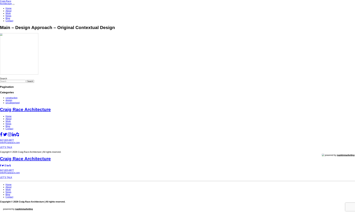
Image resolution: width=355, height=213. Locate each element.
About (8, 11)
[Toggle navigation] (13, 4)
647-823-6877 (7, 140)
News (8, 16)
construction (11, 98)
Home (9, 8)
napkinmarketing (346, 155)
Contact (9, 21)
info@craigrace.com (10, 142)
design (9, 100)
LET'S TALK (6, 147)
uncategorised (13, 103)
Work (8, 13)
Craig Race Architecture (6, 2)
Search (3, 78)
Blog (8, 18)
